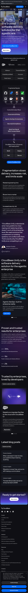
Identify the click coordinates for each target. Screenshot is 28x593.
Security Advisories (5, 551)
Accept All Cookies (14, 590)
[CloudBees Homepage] (5, 503)
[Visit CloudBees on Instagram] (5, 506)
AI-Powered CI (4, 531)
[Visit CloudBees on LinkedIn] (13, 506)
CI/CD (2, 514)
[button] (11, 428)
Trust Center (4, 548)
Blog (2, 544)
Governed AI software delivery (7, 534)
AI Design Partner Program (7, 546)
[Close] (26, 573)
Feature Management (6, 519)
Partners (3, 570)
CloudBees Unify (4, 512)
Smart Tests (3, 521)
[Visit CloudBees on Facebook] (2, 506)
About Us (3, 565)
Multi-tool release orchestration (8, 536)
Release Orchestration (6, 523)
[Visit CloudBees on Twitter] (10, 506)
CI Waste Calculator (5, 559)
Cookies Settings (14, 582)
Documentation (4, 553)
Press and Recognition (6, 568)
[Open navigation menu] (25, 6)
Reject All (14, 586)
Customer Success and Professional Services (11, 557)
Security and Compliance (6, 516)
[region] (14, 582)
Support (3, 555)
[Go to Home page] (5, 6)
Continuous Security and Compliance (9, 538)
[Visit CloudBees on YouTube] (7, 506)
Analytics (3, 525)
